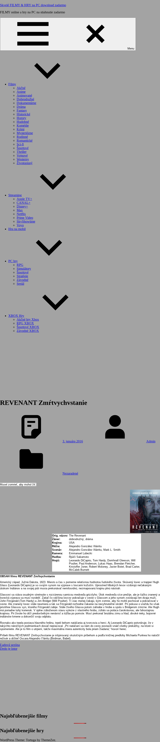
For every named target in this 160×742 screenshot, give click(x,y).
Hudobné (23, 121)
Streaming (15, 195)
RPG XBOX (25, 323)
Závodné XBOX (28, 331)
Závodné (22, 280)
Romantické (24, 140)
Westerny (23, 159)
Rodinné (22, 137)
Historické (23, 114)
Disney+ (22, 206)
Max (20, 210)
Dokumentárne (26, 103)
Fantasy (22, 110)
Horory (21, 118)
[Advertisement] (80, 365)
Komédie (23, 125)
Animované (24, 95)
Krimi (20, 129)
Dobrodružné (25, 99)
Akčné (21, 88)
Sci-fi (20, 144)
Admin (150, 441)
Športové (23, 148)
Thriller (21, 152)
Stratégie (22, 276)
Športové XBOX (28, 327)
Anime (21, 91)
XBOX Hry (16, 315)
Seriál (20, 283)
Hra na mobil (17, 229)
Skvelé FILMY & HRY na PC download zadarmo (33, 5)
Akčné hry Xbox (28, 319)
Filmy (12, 84)
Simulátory (24, 268)
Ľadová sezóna (10, 645)
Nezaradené (70, 473)
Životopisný (24, 163)
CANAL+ (23, 202)
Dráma (21, 106)
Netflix (21, 214)
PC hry (13, 261)
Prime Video (25, 217)
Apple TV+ (24, 199)
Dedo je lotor (8, 648)
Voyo (20, 225)
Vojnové (22, 155)
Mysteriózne (25, 133)
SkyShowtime (26, 221)
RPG (20, 265)
